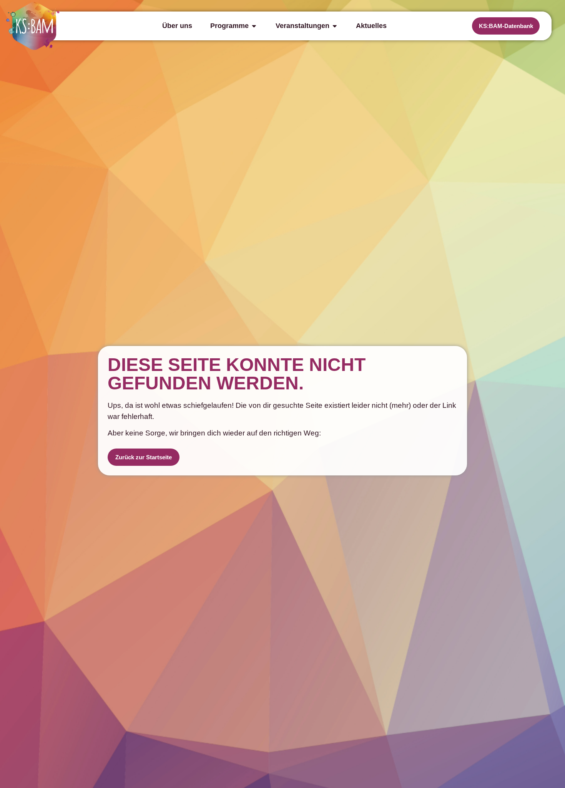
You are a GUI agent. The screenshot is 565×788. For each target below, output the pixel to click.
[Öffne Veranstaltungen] (334, 26)
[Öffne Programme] (254, 26)
